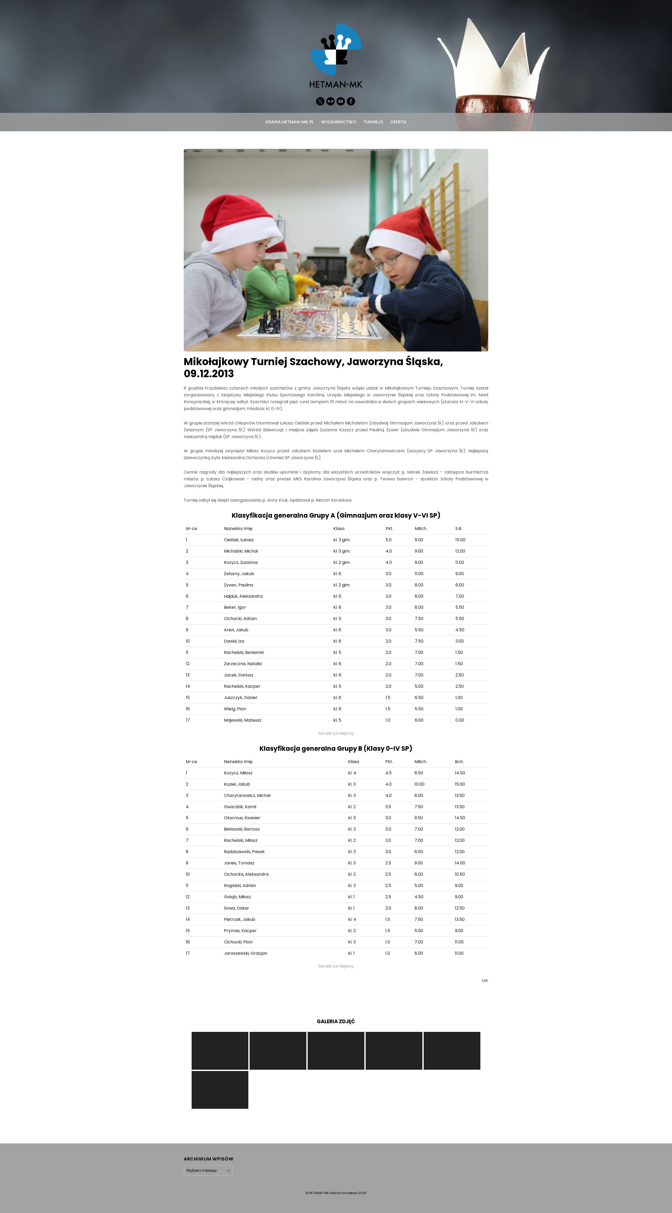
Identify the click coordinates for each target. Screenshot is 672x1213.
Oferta (398, 122)
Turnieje (373, 122)
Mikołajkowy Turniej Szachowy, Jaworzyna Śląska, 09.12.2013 (313, 368)
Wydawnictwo (338, 122)
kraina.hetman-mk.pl (290, 122)
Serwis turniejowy (336, 733)
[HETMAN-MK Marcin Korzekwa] (336, 82)
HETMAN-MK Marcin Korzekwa (333, 1193)
